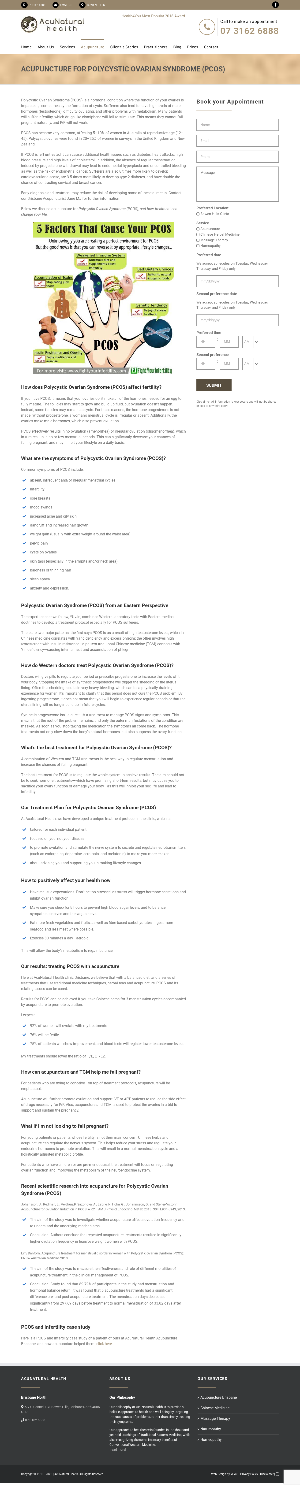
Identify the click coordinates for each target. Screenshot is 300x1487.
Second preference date (216, 294)
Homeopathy (210, 246)
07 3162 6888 (36, 5)
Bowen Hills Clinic (214, 214)
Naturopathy (210, 1429)
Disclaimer (267, 1474)
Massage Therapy (214, 240)
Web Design (218, 1474)
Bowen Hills (95, 5)
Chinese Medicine (214, 1408)
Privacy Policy (249, 1474)
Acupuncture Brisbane (218, 1397)
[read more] (117, 1449)
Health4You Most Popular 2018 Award (153, 16)
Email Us (65, 5)
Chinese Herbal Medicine (220, 234)
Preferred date (208, 255)
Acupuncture (210, 229)
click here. (104, 1344)
